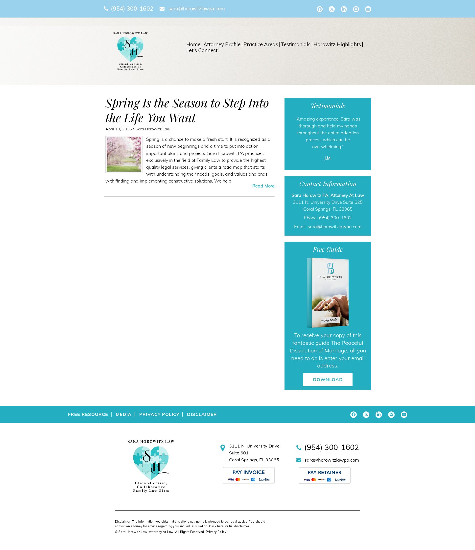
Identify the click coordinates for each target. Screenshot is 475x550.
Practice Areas (260, 44)
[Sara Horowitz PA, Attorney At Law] (130, 51)
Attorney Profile (221, 44)
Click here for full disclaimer (229, 526)
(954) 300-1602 (132, 8)
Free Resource (88, 414)
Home (193, 44)
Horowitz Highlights (337, 44)
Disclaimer (202, 414)
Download (328, 379)
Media (124, 414)
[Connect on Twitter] (332, 9)
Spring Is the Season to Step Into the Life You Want (187, 110)
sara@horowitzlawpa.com (196, 8)
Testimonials (295, 44)
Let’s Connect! (202, 50)
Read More (263, 186)
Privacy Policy (159, 414)
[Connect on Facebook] (320, 9)
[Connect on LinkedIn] (344, 9)
